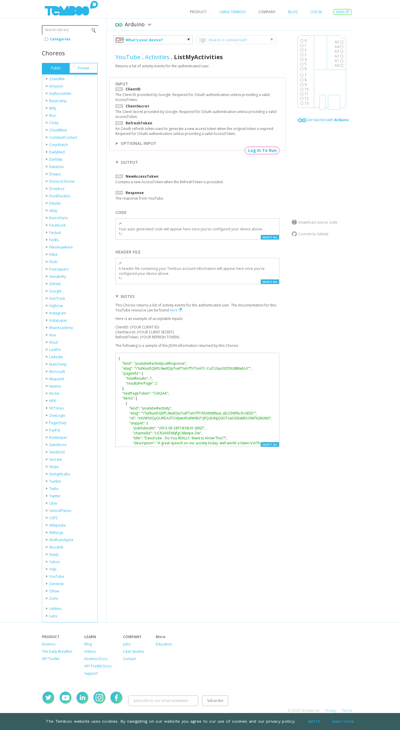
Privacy (330, 710)
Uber (53, 503)
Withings (56, 532)
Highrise (56, 305)
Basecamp (58, 100)
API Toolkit (50, 658)
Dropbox (56, 188)
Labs (53, 616)
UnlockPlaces (60, 510)
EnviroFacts (58, 217)
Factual (55, 232)
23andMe (57, 78)
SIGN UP (342, 11)
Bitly (52, 108)
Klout (53, 342)
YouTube (56, 576)
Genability (57, 276)
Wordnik (56, 547)
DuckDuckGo (60, 195)
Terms (347, 710)
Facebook (57, 225)
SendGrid (57, 452)
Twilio (54, 488)
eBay (53, 210)
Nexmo (55, 386)
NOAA (54, 393)
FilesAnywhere (61, 247)
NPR (52, 400)
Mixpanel (56, 378)
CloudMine (58, 130)
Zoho (53, 598)
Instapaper (58, 320)
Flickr (53, 261)
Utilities (55, 608)
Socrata (55, 459)
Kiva (52, 335)
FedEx (54, 239)
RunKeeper (58, 437)
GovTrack (57, 298)
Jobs (126, 644)
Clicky (54, 122)
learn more (343, 721)
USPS (53, 517)
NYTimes (56, 408)
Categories (60, 39)
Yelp (53, 569)
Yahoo (54, 561)
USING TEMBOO (232, 11)
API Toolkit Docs (97, 666)
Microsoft (57, 371)
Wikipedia (57, 525)
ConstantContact (63, 137)
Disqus (55, 174)
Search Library (57, 29)
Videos (90, 651)
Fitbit (53, 254)
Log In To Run (262, 150)
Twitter (55, 495)
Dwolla (55, 203)
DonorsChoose (62, 181)
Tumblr (55, 481)
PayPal (54, 430)
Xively (54, 554)
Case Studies (133, 651)
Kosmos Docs (95, 658)
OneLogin (57, 415)
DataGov (56, 166)
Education (164, 644)
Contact (129, 658)
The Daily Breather (57, 651)
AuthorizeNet (60, 93)
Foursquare (59, 269)
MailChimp (58, 364)
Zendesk (56, 583)
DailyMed (57, 152)
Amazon (56, 86)
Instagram (57, 313)
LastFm (55, 349)
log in (316, 11)
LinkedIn (56, 356)
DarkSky (55, 159)
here (173, 310)
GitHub (55, 283)
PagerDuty (57, 422)
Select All (270, 237)
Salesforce (57, 444)
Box (52, 115)
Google (55, 291)
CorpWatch (58, 144)
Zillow (54, 591)
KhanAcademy (61, 327)
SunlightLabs (59, 474)
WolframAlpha (61, 539)
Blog (293, 11)
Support (91, 673)
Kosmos (48, 644)
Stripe (54, 466)
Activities (157, 57)
